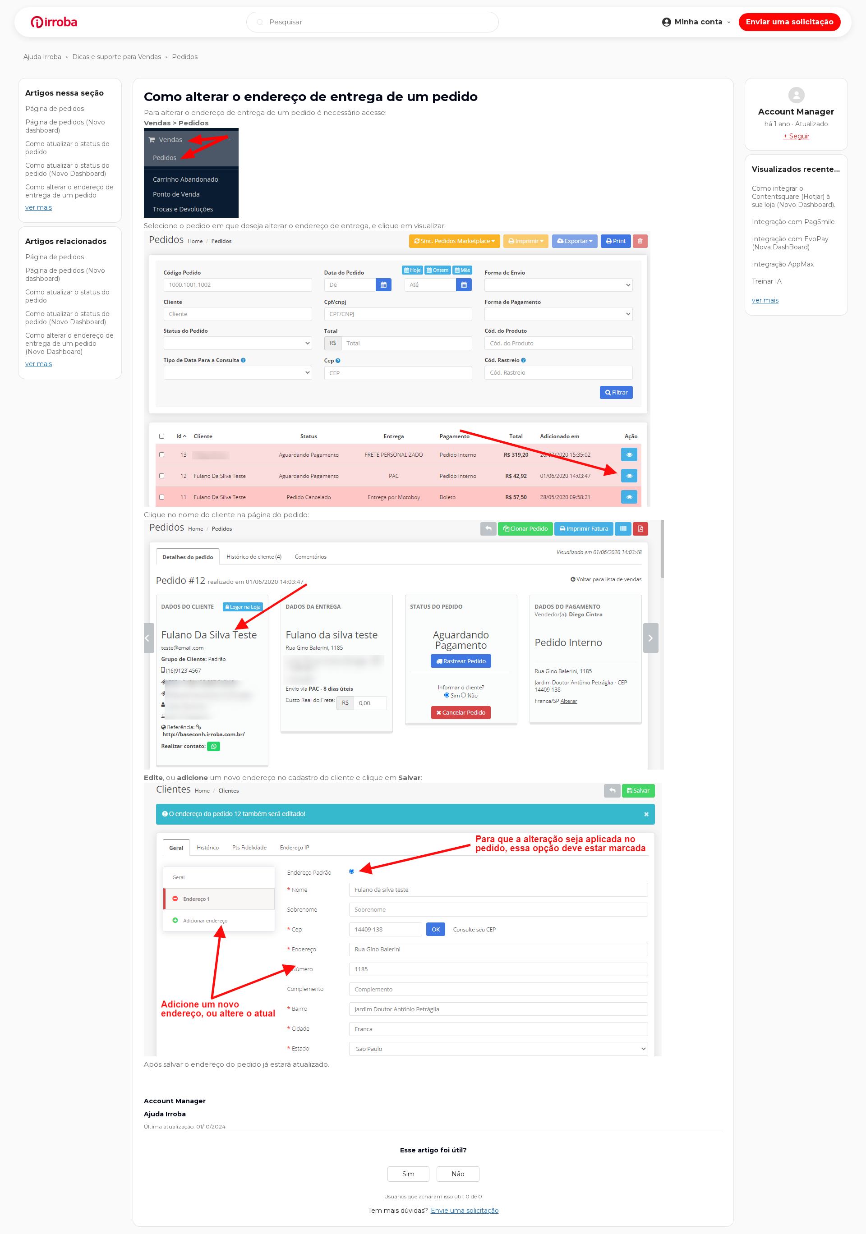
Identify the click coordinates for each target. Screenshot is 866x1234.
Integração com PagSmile (793, 222)
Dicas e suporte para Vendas (116, 57)
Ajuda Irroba (42, 57)
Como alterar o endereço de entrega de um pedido (69, 191)
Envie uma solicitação (465, 1210)
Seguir (799, 136)
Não (458, 1174)
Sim (408, 1174)
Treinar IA (767, 281)
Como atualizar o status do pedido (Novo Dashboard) (67, 169)
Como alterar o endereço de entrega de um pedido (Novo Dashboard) (69, 343)
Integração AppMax (783, 264)
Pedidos (185, 57)
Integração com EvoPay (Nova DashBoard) (790, 243)
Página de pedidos (54, 109)
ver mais (38, 207)
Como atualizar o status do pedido (67, 148)
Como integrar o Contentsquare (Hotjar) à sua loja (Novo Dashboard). (793, 196)
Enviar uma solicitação (790, 22)
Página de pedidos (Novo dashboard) (65, 126)
